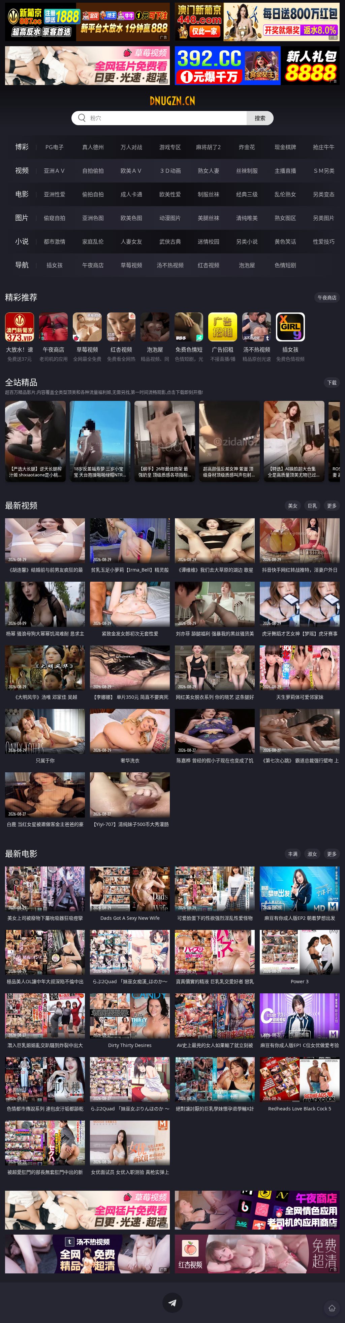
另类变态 (324, 194)
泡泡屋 (247, 265)
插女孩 (54, 265)
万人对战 (131, 147)
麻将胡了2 (208, 147)
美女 (292, 505)
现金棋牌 (285, 147)
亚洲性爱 (54, 194)
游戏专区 (170, 147)
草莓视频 (131, 265)
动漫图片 (170, 218)
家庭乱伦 (93, 241)
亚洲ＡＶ (54, 170)
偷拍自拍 (93, 194)
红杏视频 (208, 265)
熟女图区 (285, 218)
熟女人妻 (208, 170)
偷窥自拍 (54, 218)
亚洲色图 (93, 218)
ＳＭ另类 (324, 170)
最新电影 (21, 853)
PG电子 (54, 147)
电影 (22, 194)
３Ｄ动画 (170, 170)
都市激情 (54, 241)
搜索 (260, 118)
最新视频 (21, 505)
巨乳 (312, 505)
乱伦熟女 (285, 194)
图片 (22, 217)
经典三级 (247, 194)
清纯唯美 (247, 218)
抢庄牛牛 (324, 147)
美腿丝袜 (208, 218)
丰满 (292, 854)
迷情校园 (208, 241)
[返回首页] (332, 1308)
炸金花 (247, 147)
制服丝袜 (208, 194)
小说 (22, 241)
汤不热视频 (170, 265)
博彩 (22, 146)
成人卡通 (131, 194)
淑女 (312, 854)
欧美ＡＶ (131, 170)
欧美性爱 (170, 194)
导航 (22, 265)
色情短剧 (285, 265)
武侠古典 (170, 241)
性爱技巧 (324, 241)
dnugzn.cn (172, 101)
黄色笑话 (285, 241)
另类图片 (324, 218)
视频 (22, 170)
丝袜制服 (247, 170)
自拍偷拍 (93, 170)
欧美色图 (131, 218)
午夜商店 (93, 265)
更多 (332, 505)
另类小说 (247, 241)
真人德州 (93, 147)
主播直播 (285, 170)
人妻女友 (131, 241)
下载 (332, 382)
